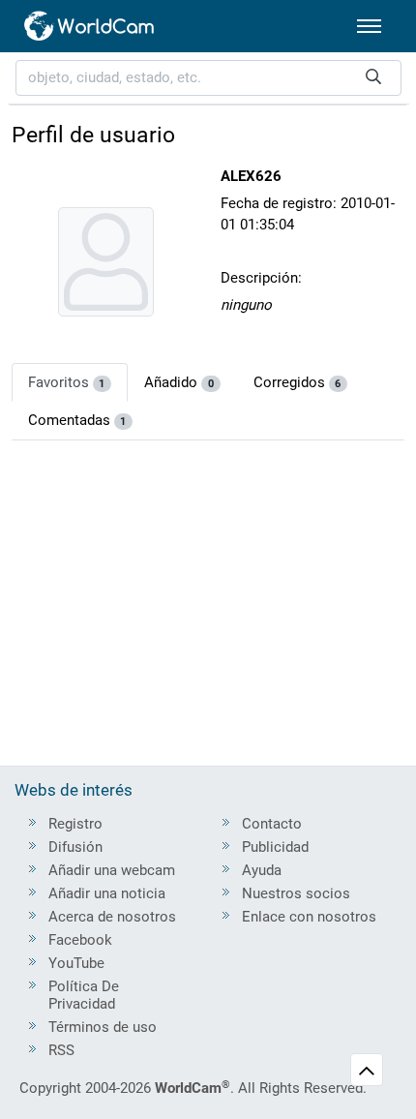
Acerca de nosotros (112, 916)
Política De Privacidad (83, 995)
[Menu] (369, 26)
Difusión (75, 847)
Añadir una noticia (106, 893)
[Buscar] (373, 78)
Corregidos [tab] (297, 382)
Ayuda (262, 870)
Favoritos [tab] (66, 382)
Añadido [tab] (179, 382)
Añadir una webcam (111, 870)
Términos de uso (102, 1027)
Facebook (80, 940)
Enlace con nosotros (309, 916)
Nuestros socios (296, 893)
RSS (61, 1050)
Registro (75, 823)
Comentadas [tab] (77, 420)
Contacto (272, 823)
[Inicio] (90, 26)
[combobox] (208, 78)
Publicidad (275, 847)
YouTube (76, 963)
